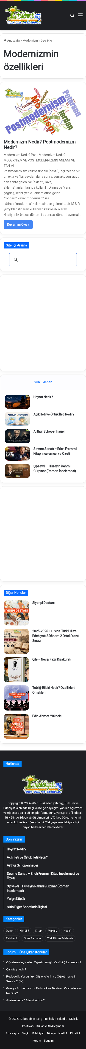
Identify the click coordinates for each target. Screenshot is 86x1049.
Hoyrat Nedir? (43, 397)
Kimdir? (24, 930)
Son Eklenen (43, 382)
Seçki (25, 1033)
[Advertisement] (43, 322)
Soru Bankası (32, 938)
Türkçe (51, 1033)
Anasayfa (13, 40)
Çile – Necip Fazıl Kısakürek (51, 659)
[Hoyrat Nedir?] (17, 402)
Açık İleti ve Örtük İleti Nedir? (53, 414)
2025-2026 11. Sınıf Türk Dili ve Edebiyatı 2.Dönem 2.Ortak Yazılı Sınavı (55, 635)
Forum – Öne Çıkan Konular (26, 952)
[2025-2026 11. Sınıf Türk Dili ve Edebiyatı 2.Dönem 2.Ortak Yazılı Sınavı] (16, 641)
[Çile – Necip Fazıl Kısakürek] (16, 669)
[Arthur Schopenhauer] (17, 436)
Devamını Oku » (18, 224)
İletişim (49, 1040)
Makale (52, 930)
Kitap (38, 930)
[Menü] (80, 17)
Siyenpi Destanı (43, 603)
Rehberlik (12, 938)
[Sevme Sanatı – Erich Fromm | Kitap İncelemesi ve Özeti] (17, 454)
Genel (9, 930)
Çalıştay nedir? (16, 969)
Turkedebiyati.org (30, 1018)
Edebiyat (38, 1033)
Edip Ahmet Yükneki (46, 716)
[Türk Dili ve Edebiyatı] (24, 15)
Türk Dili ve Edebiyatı (60, 938)
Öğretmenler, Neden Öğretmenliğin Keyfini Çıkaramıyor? (43, 962)
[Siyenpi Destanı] (16, 613)
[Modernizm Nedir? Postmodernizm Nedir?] (43, 111)
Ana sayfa (12, 1033)
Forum (37, 1040)
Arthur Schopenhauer (49, 431)
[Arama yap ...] (72, 17)
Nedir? (67, 930)
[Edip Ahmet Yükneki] (16, 726)
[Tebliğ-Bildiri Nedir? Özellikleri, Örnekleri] (16, 698)
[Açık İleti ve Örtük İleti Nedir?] (17, 419)
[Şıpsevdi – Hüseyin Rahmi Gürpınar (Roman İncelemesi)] (17, 471)
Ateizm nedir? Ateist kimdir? (25, 1000)
